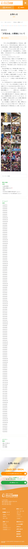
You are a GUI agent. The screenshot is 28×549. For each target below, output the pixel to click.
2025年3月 (5, 234)
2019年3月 (5, 353)
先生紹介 (19, 518)
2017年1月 (5, 398)
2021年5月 (5, 314)
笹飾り (4, 189)
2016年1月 (5, 417)
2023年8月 (5, 269)
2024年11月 (5, 241)
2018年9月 (5, 364)
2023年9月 (5, 267)
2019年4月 (5, 351)
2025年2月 (5, 236)
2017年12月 (5, 380)
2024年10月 (5, 243)
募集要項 (5, 524)
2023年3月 (5, 278)
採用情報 (18, 531)
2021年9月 (5, 307)
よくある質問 (19, 524)
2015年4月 (5, 431)
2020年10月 (5, 323)
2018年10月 (5, 362)
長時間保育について (7, 527)
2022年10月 (5, 285)
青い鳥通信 (5, 446)
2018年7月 (5, 367)
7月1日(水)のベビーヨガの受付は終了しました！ (12, 193)
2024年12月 (5, 239)
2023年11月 (5, 263)
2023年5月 (5, 274)
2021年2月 (5, 318)
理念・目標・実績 (20, 511)
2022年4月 (5, 296)
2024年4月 (5, 254)
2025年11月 (5, 219)
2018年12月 (5, 358)
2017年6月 (5, 391)
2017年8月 (5, 387)
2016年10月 (5, 402)
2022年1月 (5, 300)
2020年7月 (5, 329)
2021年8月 (5, 309)
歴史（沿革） (5, 518)
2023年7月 (5, 270)
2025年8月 (5, 225)
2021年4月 (5, 316)
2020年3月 (5, 336)
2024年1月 (5, 259)
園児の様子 (5, 445)
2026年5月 (5, 208)
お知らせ (18, 526)
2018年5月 (5, 371)
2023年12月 (5, 261)
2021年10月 (5, 305)
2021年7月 (5, 311)
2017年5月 (5, 393)
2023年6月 (5, 272)
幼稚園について (6, 512)
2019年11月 (5, 342)
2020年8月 (5, 327)
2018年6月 (5, 369)
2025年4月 (5, 232)
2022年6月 (5, 292)
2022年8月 (5, 289)
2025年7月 (5, 227)
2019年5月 (5, 349)
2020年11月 (5, 322)
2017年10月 (5, 384)
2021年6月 (5, 312)
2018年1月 (5, 378)
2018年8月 (5, 365)
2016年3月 (5, 413)
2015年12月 (5, 418)
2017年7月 (5, 389)
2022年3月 (5, 298)
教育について (19, 508)
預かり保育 (5, 525)
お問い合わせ (19, 529)
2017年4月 (5, 395)
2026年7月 (5, 205)
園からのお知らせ (5, 37)
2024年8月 (5, 247)
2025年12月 (5, 217)
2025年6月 (5, 228)
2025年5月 (5, 230)
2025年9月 (5, 223)
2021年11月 (5, 303)
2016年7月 (5, 407)
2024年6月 (5, 250)
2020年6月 (5, 331)
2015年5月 (5, 429)
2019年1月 (5, 356)
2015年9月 (5, 424)
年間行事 (19, 514)
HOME (4, 508)
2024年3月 (5, 256)
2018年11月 (5, 360)
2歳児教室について (7, 529)
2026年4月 (5, 210)
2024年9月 (5, 245)
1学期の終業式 (6, 186)
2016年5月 (5, 411)
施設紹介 (5, 516)
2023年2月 (5, 280)
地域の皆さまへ (20, 521)
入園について (5, 521)
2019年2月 (5, 354)
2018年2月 (5, 376)
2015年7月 (5, 426)
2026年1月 (5, 216)
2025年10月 (5, 221)
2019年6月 (5, 347)
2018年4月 (5, 373)
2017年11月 (5, 382)
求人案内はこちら (14, 482)
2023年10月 (5, 265)
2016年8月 (5, 406)
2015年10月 (5, 422)
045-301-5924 (15, 469)
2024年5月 (5, 252)
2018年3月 (5, 375)
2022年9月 (5, 287)
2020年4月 (5, 334)
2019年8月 (5, 345)
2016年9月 (5, 404)
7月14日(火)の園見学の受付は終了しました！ (12, 191)
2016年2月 (5, 415)
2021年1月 (5, 320)
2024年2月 (5, 258)
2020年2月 (5, 338)
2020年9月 (5, 325)
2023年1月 (5, 281)
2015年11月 (5, 420)
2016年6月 (5, 409)
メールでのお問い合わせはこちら (14, 473)
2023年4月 (5, 276)
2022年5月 (5, 294)
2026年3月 (5, 212)
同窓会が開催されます (7, 188)
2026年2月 (5, 214)
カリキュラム (19, 516)
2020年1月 (5, 340)
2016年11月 (5, 400)
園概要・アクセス (6, 514)
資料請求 (18, 534)
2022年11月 (5, 283)
